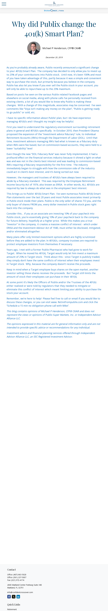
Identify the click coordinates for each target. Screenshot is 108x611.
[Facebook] (9, 596)
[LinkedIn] (18, 596)
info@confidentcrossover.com (20, 592)
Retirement (12, 609)
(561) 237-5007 (19, 577)
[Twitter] (13, 596)
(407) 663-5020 (19, 574)
